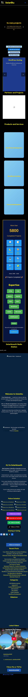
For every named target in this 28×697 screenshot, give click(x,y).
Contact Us (14, 331)
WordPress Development (15, 594)
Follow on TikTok (15, 526)
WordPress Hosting (14, 49)
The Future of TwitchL (14, 564)
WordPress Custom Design (14, 46)
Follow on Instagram (14, 544)
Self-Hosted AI (14, 588)
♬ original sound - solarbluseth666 (11, 659)
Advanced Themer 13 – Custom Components (15, 566)
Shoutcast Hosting (14, 52)
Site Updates (15, 590)
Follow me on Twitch (15, 513)
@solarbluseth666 (7, 654)
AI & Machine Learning (14, 583)
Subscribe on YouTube (15, 518)
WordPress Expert (14, 55)
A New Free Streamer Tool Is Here (14, 562)
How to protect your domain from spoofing (14, 559)
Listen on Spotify (15, 522)
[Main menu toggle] (25, 2)
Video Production (15, 592)
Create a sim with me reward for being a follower (15, 560)
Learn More (14, 84)
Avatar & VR (15, 585)
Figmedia (16, 430)
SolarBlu (9, 2)
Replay (14, 323)
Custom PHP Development (14, 587)
